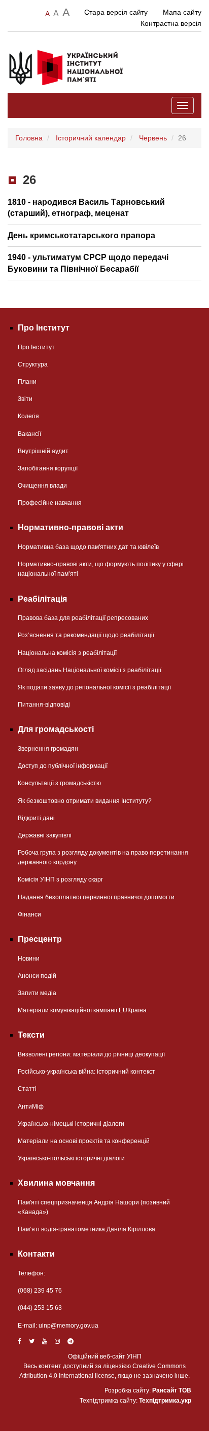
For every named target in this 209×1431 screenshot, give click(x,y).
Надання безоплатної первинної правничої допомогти (96, 897)
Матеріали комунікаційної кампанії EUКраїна (82, 1010)
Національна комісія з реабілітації (67, 652)
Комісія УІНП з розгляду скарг (60, 879)
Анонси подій (37, 975)
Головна (29, 138)
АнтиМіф (31, 1106)
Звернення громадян (48, 748)
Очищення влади (42, 485)
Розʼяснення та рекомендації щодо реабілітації (86, 635)
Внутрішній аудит (43, 451)
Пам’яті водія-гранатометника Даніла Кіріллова (86, 1229)
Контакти (36, 1254)
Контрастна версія (171, 23)
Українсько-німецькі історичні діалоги (71, 1123)
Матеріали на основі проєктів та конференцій (84, 1141)
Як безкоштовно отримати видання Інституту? (85, 800)
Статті (27, 1088)
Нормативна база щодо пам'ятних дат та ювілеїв (88, 547)
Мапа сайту (182, 12)
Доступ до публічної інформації (63, 765)
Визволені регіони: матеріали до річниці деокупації (91, 1054)
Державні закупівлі (45, 835)
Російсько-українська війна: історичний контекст (86, 1071)
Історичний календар (91, 138)
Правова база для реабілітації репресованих (83, 617)
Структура (33, 364)
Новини (29, 958)
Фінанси (29, 914)
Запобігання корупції (48, 468)
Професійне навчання (50, 502)
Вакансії (29, 433)
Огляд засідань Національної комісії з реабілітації (89, 670)
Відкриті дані (36, 818)
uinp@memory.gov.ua (68, 1325)
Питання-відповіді (44, 704)
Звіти (25, 398)
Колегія (28, 416)
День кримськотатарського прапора (81, 235)
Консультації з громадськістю (59, 783)
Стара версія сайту (116, 12)
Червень (153, 138)
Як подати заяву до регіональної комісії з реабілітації (94, 687)
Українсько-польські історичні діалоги (71, 1158)
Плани (27, 381)
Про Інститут (36, 347)
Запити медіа (37, 993)
